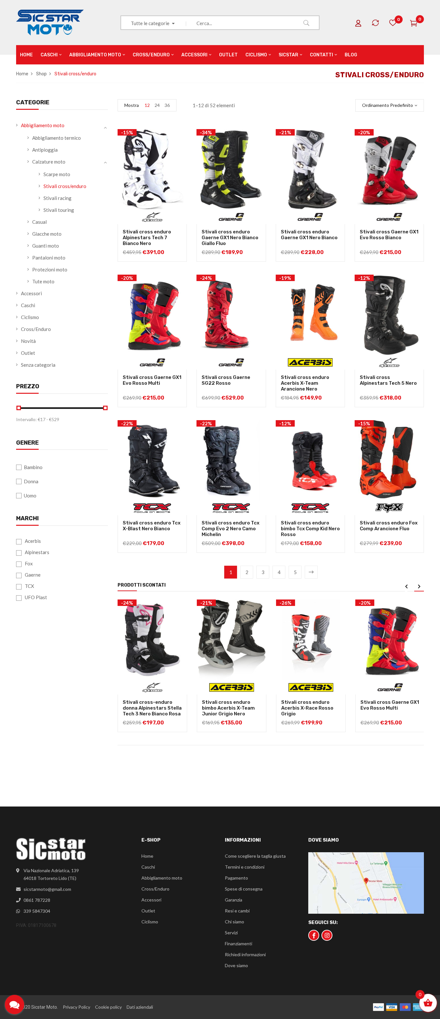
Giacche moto (47, 234)
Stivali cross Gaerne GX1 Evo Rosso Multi (152, 380)
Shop (41, 74)
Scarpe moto (56, 174)
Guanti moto (45, 246)
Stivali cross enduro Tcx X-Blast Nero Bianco (151, 526)
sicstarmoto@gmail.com (47, 889)
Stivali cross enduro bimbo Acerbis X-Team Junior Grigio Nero (228, 708)
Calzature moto (48, 162)
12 (147, 105)
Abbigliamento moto (42, 125)
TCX (29, 586)
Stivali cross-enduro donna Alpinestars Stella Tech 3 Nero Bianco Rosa (152, 708)
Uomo (30, 495)
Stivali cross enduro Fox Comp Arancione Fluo (388, 526)
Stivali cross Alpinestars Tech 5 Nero (388, 380)
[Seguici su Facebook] (313, 935)
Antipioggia (45, 150)
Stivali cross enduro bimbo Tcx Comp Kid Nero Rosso (310, 528)
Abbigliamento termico (56, 138)
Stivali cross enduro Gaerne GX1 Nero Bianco (309, 235)
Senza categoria (38, 365)
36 (167, 105)
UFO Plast (36, 597)
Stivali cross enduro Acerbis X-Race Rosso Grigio (307, 708)
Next (311, 572)
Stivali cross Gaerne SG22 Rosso (226, 380)
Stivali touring (58, 210)
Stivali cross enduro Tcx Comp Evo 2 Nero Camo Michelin (230, 528)
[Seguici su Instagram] (326, 935)
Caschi (28, 305)
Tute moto (43, 281)
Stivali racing (57, 198)
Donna (31, 481)
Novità (28, 341)
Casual (39, 222)
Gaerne (33, 575)
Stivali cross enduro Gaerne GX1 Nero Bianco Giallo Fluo (230, 237)
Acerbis (33, 541)
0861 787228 (37, 900)
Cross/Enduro (36, 329)
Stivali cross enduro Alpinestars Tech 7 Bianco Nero (147, 237)
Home (22, 74)
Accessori (31, 293)
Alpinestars (37, 552)
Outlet (28, 353)
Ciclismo (30, 317)
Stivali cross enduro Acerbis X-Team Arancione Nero (305, 383)
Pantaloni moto (48, 257)
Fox (29, 563)
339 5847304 (37, 911)
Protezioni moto (49, 269)
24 (157, 105)
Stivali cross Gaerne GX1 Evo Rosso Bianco (389, 235)
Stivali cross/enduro (64, 186)
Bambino (33, 467)
